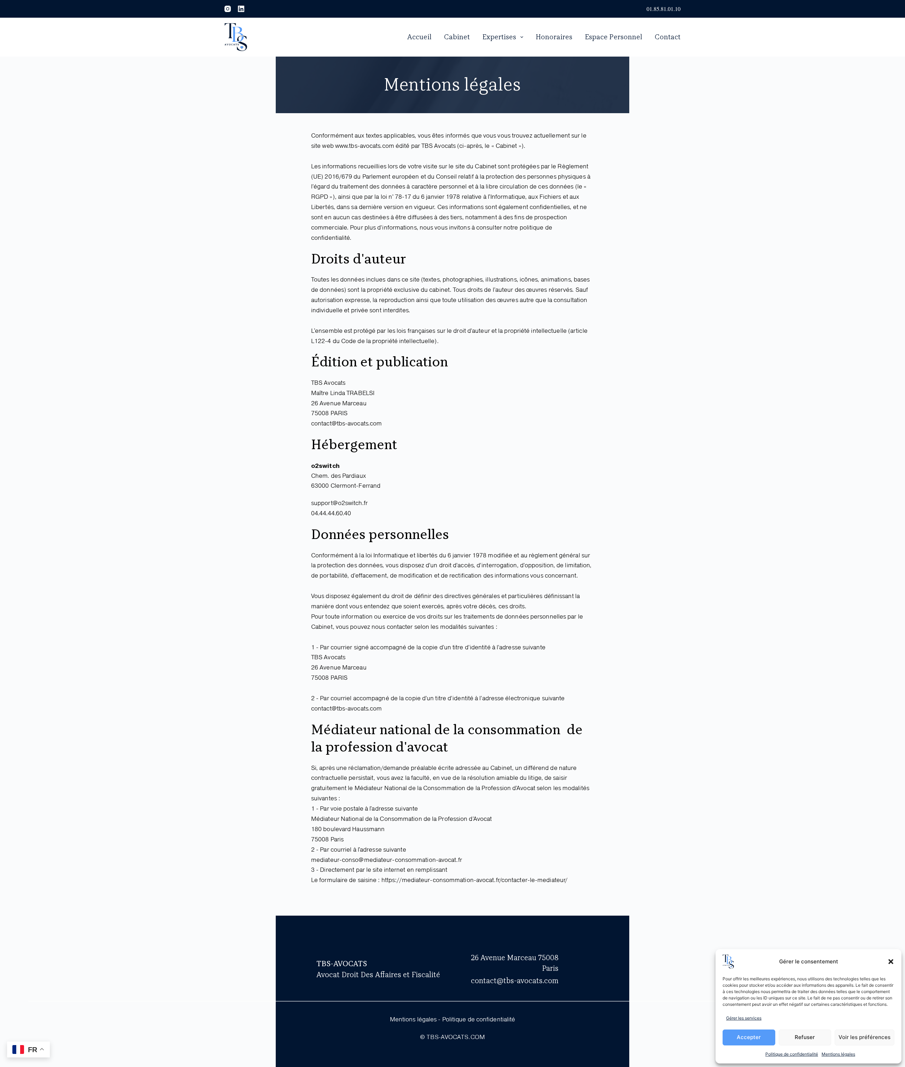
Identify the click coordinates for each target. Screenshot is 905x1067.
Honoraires (554, 37)
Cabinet (457, 37)
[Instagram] (227, 9)
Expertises (499, 37)
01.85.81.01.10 (664, 8)
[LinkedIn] (241, 9)
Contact (668, 37)
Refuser (805, 1037)
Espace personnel (613, 37)
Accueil (419, 37)
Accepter (749, 1037)
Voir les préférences (865, 1037)
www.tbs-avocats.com (364, 146)
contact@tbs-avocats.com (515, 980)
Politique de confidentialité (791, 1054)
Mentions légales (838, 1054)
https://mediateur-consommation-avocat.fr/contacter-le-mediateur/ (474, 880)
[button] (890, 961)
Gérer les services (743, 1018)
